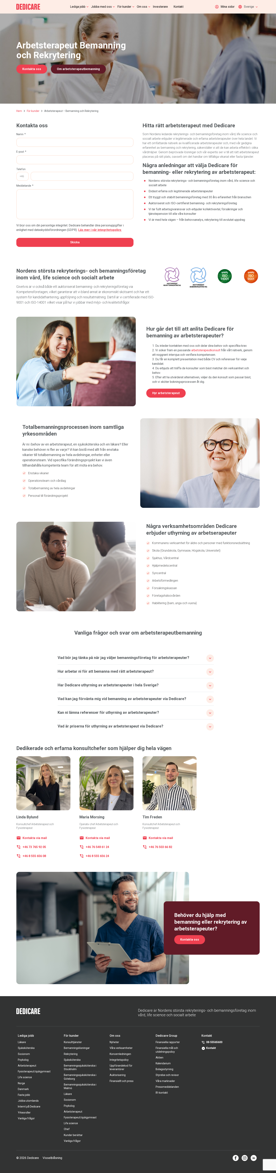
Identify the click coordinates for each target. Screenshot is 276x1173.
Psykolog (23, 1059)
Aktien (159, 1057)
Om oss (142, 6)
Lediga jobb (77, 6)
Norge (21, 1083)
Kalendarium (163, 1063)
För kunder (124, 6)
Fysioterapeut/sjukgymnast (34, 1071)
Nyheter (114, 1042)
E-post (20, 151)
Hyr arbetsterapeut (166, 393)
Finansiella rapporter (168, 1042)
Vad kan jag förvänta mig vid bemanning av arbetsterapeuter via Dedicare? (122, 699)
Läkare (22, 1042)
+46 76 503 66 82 (160, 847)
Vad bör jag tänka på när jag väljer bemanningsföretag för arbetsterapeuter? (123, 657)
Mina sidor (228, 6)
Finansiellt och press (121, 1081)
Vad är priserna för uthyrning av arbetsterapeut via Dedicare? (110, 726)
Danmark (23, 1089)
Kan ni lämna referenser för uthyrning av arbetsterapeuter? (108, 712)
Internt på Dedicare (29, 1106)
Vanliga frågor (26, 1118)
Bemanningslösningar (77, 1047)
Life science (25, 1077)
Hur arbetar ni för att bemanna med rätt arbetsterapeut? (106, 671)
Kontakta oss (31, 69)
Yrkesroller (24, 1112)
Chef (67, 1129)
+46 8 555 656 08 (34, 856)
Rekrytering (71, 1053)
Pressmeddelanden (167, 1086)
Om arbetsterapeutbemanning (78, 69)
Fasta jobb (24, 1094)
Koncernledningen (120, 1053)
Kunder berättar (73, 1135)
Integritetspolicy (119, 1059)
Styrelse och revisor (167, 1075)
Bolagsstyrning (164, 1069)
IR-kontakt (162, 1092)
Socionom (24, 1053)
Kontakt (178, 6)
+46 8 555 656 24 (97, 856)
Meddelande (23, 185)
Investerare (160, 6)
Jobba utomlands (28, 1100)
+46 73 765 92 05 (34, 847)
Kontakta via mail (35, 838)
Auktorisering (118, 1075)
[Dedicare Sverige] (28, 7)
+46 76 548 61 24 (97, 847)
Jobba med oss (101, 6)
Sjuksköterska (26, 1047)
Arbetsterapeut (27, 1065)
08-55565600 (214, 1042)
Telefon (21, 169)
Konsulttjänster (73, 1042)
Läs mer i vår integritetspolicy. (100, 230)
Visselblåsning (52, 1158)
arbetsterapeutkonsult (205, 350)
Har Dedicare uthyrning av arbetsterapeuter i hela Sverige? (108, 685)
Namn (19, 134)
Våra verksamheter (121, 1047)
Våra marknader (165, 1081)
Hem (19, 110)
